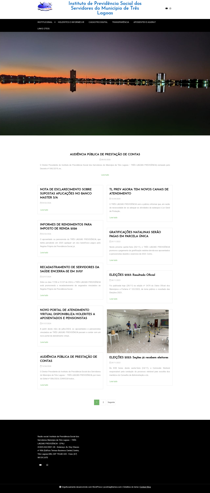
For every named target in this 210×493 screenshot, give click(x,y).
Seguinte (111, 402)
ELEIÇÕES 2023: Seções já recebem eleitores (138, 357)
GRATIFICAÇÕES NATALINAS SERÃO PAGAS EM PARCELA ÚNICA (135, 234)
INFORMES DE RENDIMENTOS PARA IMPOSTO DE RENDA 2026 (66, 226)
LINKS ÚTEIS (44, 29)
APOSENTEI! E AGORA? (145, 22)
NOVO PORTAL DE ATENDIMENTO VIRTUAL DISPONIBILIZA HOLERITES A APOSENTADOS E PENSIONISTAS (67, 314)
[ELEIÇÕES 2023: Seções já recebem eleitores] (138, 331)
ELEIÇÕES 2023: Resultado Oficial (132, 275)
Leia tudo (105, 175)
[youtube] (167, 8)
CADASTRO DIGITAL (98, 22)
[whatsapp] (170, 8)
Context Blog (145, 487)
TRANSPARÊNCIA (120, 22)
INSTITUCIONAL (45, 22)
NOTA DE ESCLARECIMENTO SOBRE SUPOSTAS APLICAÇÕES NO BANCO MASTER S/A (66, 193)
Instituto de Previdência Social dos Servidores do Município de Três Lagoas (105, 8)
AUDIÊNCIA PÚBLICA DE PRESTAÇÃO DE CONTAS (105, 154)
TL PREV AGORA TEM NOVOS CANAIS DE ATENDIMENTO (139, 191)
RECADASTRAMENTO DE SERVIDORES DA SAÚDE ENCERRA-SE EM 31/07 (69, 269)
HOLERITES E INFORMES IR (71, 22)
